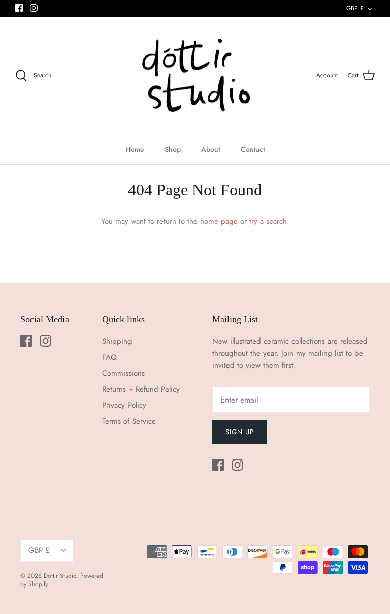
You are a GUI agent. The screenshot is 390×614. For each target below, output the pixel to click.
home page (219, 221)
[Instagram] (34, 8)
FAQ (109, 357)
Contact (253, 149)
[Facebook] (19, 8)
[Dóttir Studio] (195, 76)
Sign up (239, 432)
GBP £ (355, 8)
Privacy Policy (124, 405)
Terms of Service (129, 421)
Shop (173, 149)
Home (134, 149)
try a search (268, 221)
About (210, 149)
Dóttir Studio (60, 575)
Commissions (123, 373)
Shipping (117, 341)
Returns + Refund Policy (141, 389)
